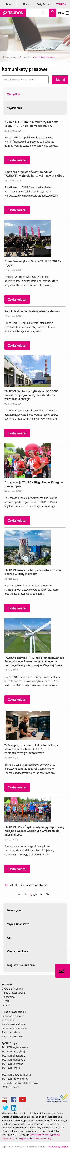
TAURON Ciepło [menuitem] (11, 1068)
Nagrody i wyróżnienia (21, 965)
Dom (8, 4)
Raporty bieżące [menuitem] (11, 1032)
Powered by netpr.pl (58, 1146)
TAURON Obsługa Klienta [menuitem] (16, 1075)
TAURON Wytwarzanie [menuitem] (15, 1047)
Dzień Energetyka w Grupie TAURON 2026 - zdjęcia (32, 263)
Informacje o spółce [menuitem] (13, 1016)
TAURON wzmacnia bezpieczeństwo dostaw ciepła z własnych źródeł (33, 572)
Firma (26, 4)
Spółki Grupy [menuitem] (9, 1043)
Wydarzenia (14, 108)
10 (6, 885)
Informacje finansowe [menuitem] (14, 1028)
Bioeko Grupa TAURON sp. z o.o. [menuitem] (20, 1083)
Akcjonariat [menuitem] (8, 1020)
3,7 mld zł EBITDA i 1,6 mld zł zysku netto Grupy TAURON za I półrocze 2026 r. (31, 124)
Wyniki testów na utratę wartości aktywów (32, 311)
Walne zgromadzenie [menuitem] (14, 1024)
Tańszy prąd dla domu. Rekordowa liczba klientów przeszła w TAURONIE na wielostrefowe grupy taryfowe (31, 749)
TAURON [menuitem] (7, 984)
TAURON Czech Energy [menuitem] (15, 1079)
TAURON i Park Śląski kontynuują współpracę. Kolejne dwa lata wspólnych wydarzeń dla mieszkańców (34, 831)
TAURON (61, 4)
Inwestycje (14, 910)
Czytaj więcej (17, 160)
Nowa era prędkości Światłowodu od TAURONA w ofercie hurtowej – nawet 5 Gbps (34, 174)
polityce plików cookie (40, 1134)
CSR (9, 937)
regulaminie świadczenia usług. (35, 1138)
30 (16, 885)
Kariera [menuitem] (6, 1005)
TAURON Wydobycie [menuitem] (13, 1060)
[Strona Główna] (13, 13)
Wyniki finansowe (18, 924)
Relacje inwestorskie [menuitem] (13, 993)
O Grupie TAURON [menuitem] (12, 988)
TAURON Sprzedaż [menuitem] (12, 1064)
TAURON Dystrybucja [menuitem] (14, 1051)
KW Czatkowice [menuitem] (10, 1087)
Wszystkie (13, 94)
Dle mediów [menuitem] (8, 997)
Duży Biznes (44, 4)
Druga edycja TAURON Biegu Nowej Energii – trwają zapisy (33, 484)
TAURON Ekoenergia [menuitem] (13, 1055)
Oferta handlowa (17, 951)
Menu (61, 13)
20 (11, 885)
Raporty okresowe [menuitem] (12, 1036)
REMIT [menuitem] (5, 1001)
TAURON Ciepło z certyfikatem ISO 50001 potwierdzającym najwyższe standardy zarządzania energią (31, 395)
